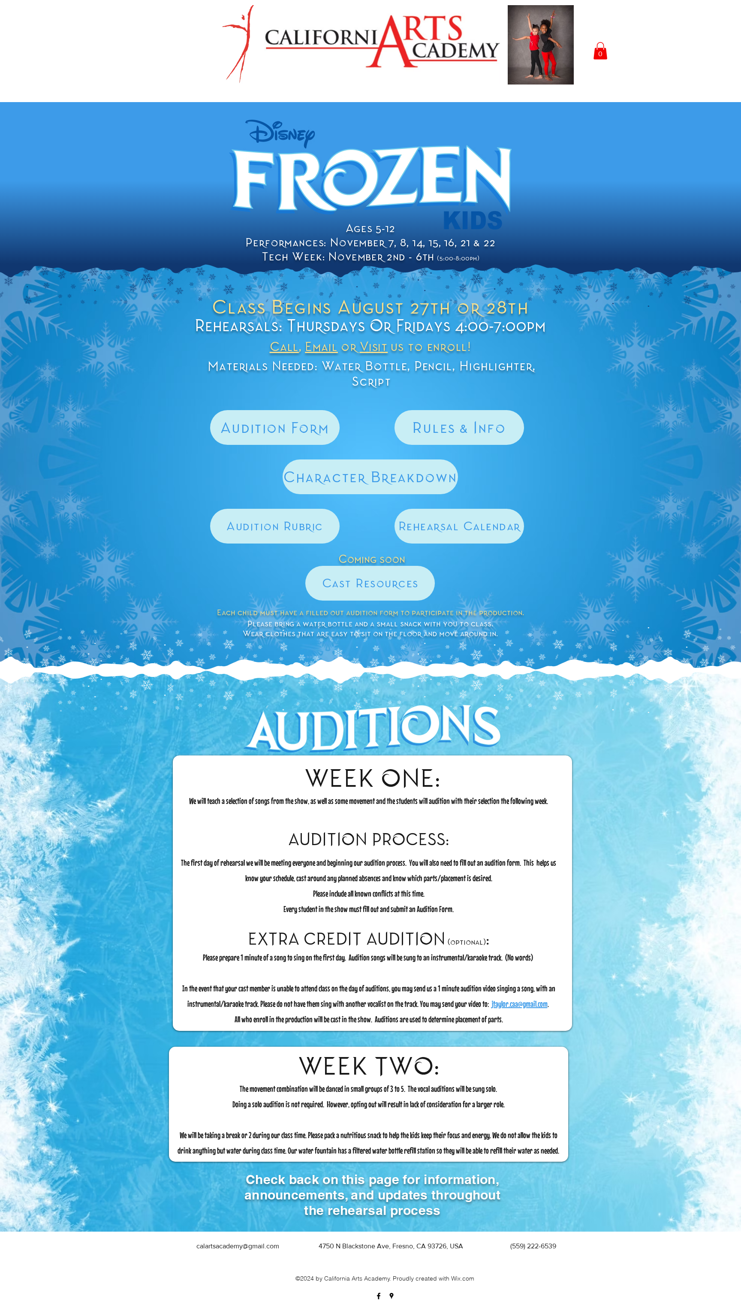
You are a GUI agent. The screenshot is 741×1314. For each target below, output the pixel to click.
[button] (600, 51)
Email (321, 346)
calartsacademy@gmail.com (237, 1246)
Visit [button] (374, 346)
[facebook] (378, 1296)
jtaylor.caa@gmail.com (520, 1004)
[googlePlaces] (391, 1296)
